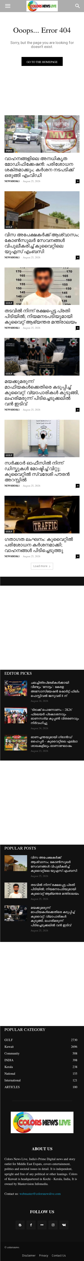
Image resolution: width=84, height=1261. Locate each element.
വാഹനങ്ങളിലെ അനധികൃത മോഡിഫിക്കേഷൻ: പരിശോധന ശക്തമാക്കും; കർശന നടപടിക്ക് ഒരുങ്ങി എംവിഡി (39, 166)
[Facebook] (31, 1225)
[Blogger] (20, 1225)
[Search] (77, 6)
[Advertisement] (42, 628)
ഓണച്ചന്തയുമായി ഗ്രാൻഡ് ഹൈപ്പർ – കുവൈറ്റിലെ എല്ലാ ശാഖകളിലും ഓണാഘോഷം (54, 741)
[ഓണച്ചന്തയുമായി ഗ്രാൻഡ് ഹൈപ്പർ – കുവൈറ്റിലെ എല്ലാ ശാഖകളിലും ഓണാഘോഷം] (15, 742)
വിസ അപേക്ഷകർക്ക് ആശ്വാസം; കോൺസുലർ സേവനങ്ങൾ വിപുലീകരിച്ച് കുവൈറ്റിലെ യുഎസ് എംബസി (41, 242)
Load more (40, 566)
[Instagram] (53, 1225)
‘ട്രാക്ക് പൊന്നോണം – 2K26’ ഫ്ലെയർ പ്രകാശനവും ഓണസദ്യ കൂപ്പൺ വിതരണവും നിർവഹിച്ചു (55, 716)
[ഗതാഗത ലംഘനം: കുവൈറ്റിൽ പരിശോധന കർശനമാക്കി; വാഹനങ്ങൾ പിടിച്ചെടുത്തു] (42, 514)
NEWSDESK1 (12, 181)
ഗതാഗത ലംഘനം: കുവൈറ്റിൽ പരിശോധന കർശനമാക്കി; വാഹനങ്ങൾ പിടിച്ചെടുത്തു (38, 544)
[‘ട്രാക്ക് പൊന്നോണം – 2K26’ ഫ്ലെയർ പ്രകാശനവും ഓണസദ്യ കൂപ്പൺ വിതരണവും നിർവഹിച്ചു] (15, 715)
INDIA (9, 150)
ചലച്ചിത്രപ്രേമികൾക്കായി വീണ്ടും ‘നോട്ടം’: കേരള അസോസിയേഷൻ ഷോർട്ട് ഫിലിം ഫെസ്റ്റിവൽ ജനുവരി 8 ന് (55, 689)
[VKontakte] (64, 1225)
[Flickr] (42, 1225)
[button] (7, 6)
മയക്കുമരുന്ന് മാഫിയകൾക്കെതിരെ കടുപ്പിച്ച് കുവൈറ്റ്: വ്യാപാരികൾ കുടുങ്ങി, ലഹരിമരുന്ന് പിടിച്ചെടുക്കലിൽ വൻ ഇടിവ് (41, 392)
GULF (9, 226)
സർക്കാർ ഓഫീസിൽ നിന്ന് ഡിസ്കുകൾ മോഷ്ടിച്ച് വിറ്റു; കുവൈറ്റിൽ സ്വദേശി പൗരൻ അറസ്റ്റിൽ (37, 471)
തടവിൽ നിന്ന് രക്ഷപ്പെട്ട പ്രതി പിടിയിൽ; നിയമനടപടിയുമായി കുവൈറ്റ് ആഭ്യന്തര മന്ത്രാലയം (40, 316)
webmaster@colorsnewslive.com (40, 1193)
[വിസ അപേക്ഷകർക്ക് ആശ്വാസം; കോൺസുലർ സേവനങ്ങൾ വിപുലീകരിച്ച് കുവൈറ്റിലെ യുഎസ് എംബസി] (42, 210)
